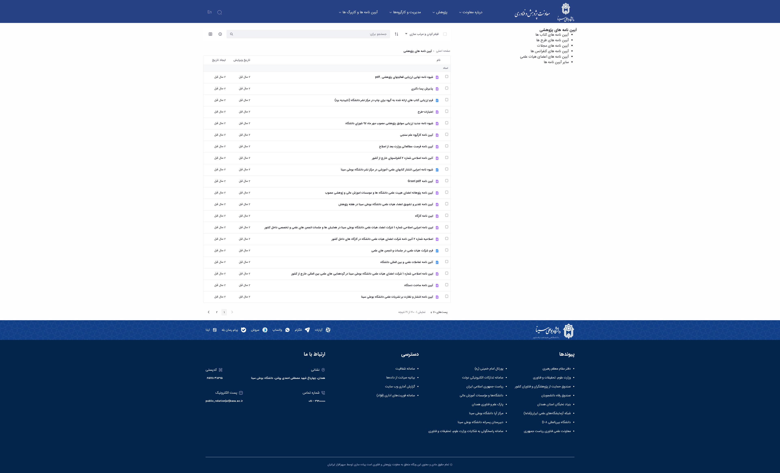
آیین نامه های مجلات (553, 46)
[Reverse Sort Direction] (396, 34)
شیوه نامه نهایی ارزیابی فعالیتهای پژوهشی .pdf (404, 77)
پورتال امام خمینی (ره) (489, 369)
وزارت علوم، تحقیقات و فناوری (552, 377)
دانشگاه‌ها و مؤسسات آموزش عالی (481, 395)
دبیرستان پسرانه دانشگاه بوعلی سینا (480, 422)
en (209, 12)
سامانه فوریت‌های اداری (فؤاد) (396, 395)
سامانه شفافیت (405, 369)
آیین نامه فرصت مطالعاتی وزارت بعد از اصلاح (406, 146)
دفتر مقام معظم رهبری (557, 369)
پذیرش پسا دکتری (422, 89)
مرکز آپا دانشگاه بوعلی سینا (486, 413)
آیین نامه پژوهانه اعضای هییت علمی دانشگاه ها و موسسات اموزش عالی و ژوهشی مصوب (379, 193)
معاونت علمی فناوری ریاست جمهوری (547, 431)
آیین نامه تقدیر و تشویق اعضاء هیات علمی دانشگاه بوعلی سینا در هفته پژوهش (385, 204)
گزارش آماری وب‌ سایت (400, 386)
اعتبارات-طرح (425, 112)
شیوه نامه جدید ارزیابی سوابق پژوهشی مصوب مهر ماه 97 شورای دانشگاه (389, 123)
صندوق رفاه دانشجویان (556, 395)
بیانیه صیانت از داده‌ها (400, 377)
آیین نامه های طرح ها (552, 40)
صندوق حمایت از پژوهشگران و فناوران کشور (543, 386)
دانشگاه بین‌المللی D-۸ (556, 422)
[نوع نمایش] (210, 34)
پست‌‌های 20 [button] (437, 313)
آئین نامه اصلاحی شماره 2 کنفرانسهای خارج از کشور (402, 158)
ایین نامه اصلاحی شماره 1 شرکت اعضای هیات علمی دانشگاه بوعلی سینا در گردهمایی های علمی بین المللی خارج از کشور (362, 274)
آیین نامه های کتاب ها (552, 35)
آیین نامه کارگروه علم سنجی (416, 135)
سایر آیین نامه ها (556, 62)
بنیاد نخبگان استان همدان (554, 404)
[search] (232, 34)
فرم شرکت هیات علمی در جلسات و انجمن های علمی (402, 251)
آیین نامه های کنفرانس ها (550, 51)
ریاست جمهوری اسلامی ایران (484, 386)
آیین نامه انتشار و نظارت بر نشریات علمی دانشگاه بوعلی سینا (397, 297)
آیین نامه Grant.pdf (420, 181)
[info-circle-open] (220, 34)
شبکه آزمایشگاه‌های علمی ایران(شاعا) (547, 413)
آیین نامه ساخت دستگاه (418, 285)
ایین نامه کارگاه (424, 216)
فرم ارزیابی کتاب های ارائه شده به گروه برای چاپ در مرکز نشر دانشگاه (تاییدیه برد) (384, 100)
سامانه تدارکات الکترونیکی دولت (482, 377)
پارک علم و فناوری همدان (487, 404)
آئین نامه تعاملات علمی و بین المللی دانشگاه (406, 262)
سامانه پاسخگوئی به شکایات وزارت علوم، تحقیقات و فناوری (465, 431)
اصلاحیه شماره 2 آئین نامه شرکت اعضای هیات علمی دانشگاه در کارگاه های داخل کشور (382, 239)
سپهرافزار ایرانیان (336, 464)
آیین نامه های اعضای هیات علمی (544, 57)
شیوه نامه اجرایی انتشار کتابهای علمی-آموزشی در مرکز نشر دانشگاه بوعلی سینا (387, 170)
